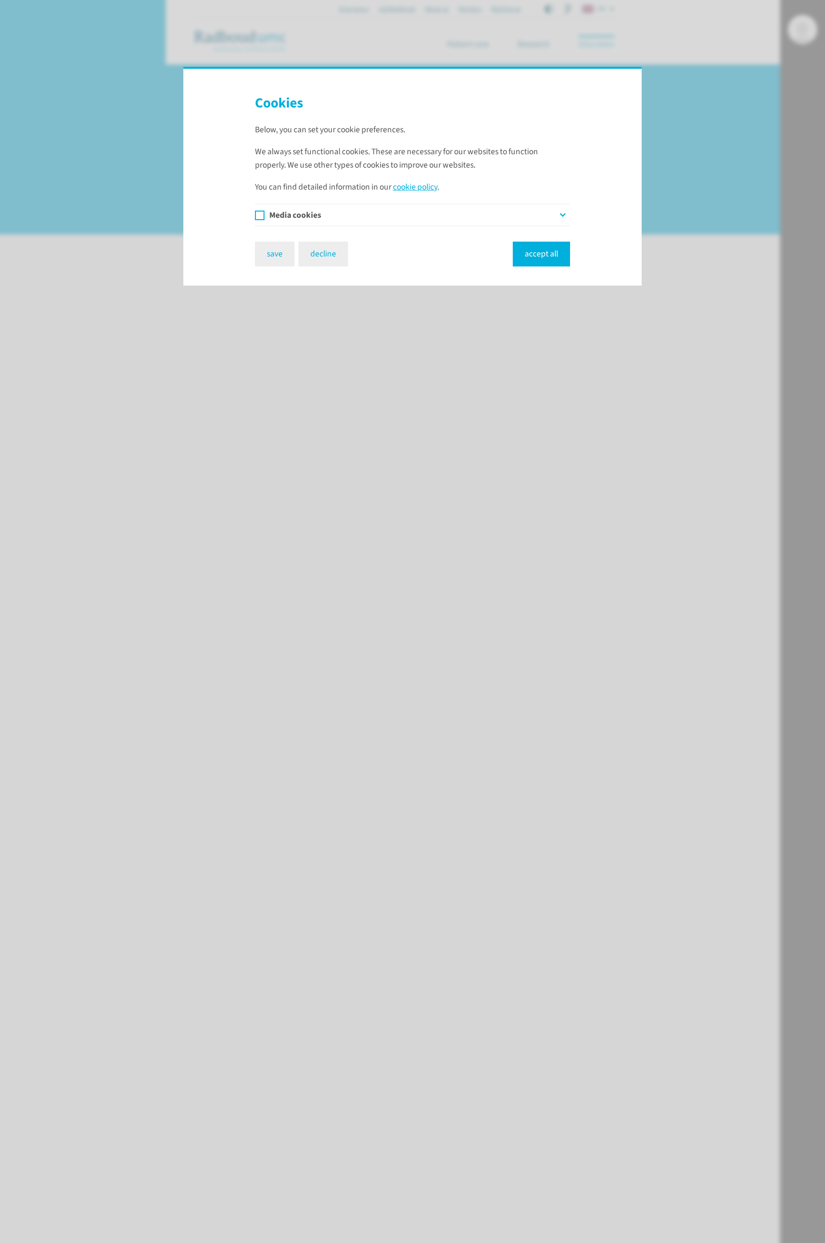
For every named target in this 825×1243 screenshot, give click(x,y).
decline (323, 254)
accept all (541, 254)
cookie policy (415, 187)
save (275, 254)
